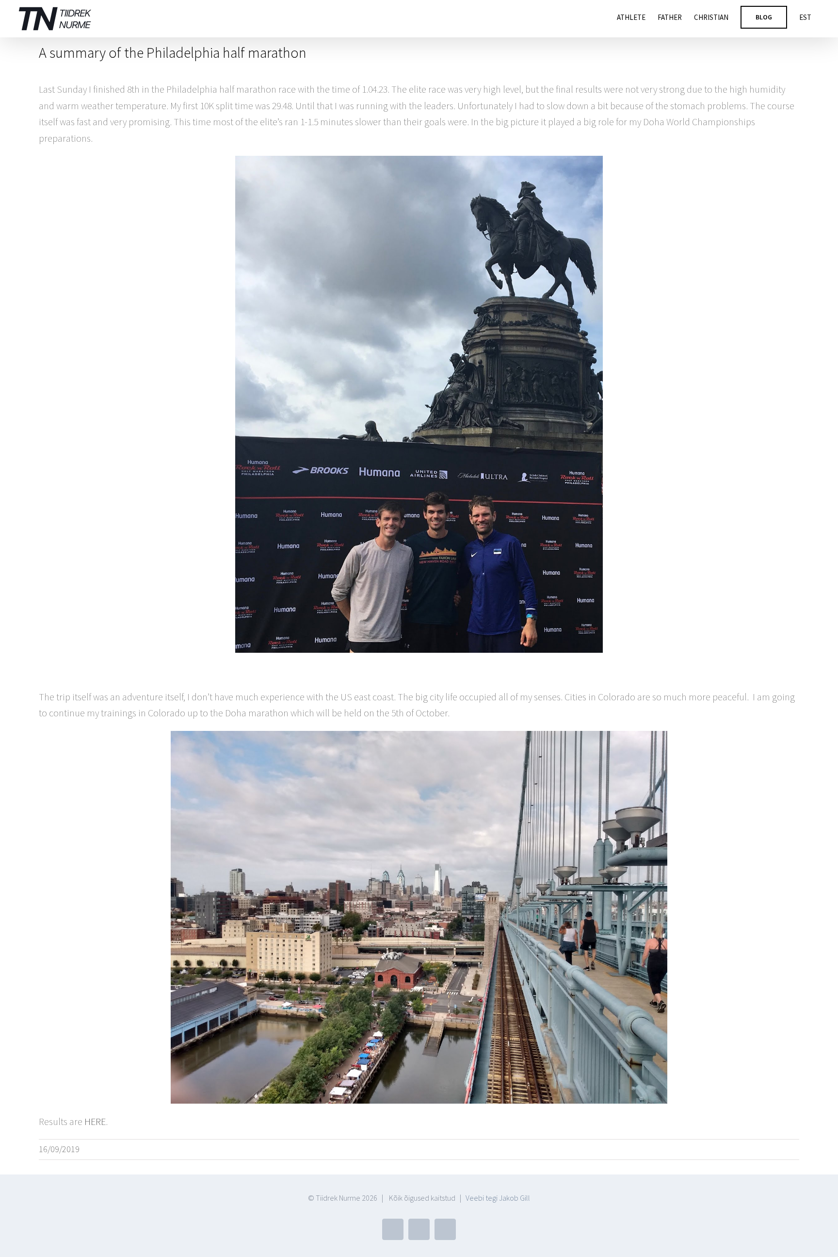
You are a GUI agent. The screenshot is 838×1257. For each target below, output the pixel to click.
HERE (95, 1121)
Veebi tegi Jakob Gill (498, 1198)
